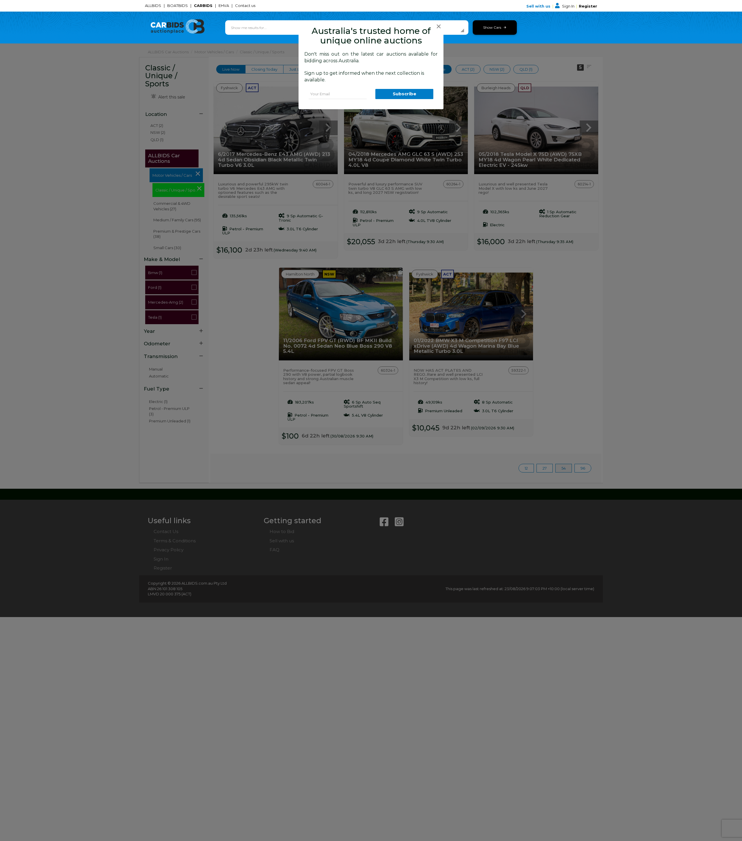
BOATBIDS (178, 5)
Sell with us (539, 6)
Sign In (568, 6)
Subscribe (404, 93)
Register (588, 6)
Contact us (245, 5)
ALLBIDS (153, 5)
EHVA (224, 5)
